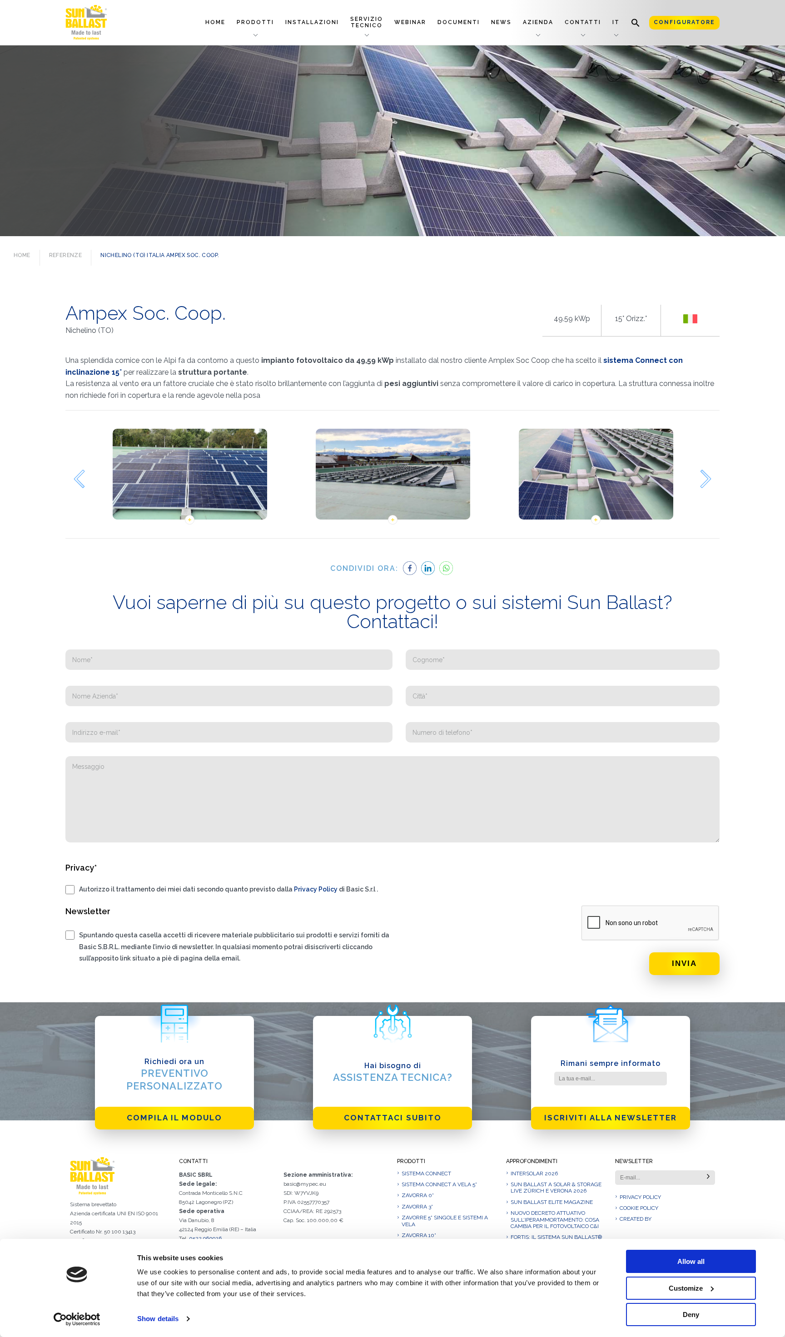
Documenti (458, 22)
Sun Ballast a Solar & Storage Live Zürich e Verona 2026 (556, 1187)
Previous (79, 479)
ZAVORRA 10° (419, 1235)
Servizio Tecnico (366, 22)
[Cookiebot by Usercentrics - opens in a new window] (77, 1319)
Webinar (410, 22)
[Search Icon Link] (635, 22)
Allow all (691, 1261)
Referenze (65, 255)
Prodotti (255, 22)
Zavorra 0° (418, 1195)
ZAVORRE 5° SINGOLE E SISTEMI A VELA (445, 1220)
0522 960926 (205, 1238)
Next (706, 479)
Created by (635, 1219)
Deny (691, 1314)
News (501, 22)
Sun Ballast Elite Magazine (552, 1202)
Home (215, 22)
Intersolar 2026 (534, 1173)
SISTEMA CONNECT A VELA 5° (439, 1184)
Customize (686, 1288)
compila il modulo (174, 1117)
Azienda (538, 22)
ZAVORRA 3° (417, 1206)
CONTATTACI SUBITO (393, 1117)
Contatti (583, 22)
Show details (158, 1318)
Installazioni (312, 22)
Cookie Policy (639, 1208)
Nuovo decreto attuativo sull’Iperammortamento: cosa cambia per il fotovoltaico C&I (555, 1219)
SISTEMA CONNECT (426, 1173)
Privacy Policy (316, 889)
